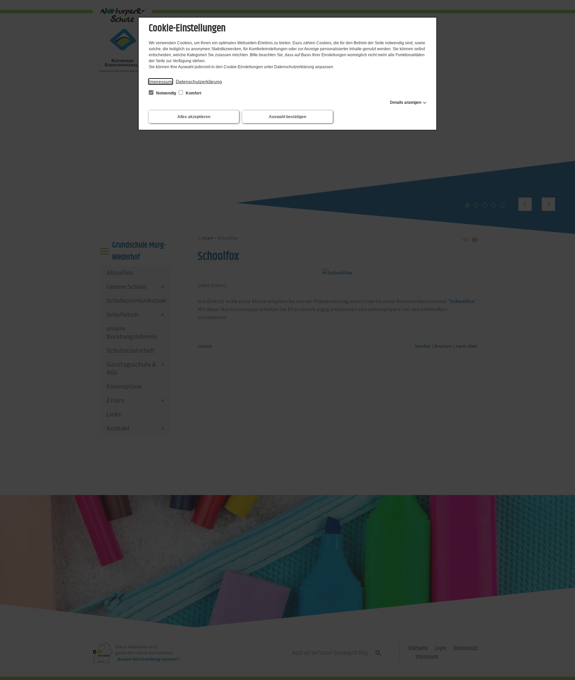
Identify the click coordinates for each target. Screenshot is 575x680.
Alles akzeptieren (193, 116)
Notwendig (166, 93)
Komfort (193, 93)
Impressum (160, 81)
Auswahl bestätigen (287, 116)
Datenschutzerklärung (199, 81)
